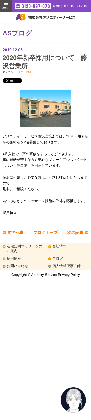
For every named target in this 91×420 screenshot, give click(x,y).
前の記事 (16, 232)
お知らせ (31, 71)
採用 (20, 71)
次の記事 (75, 232)
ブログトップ (45, 232)
